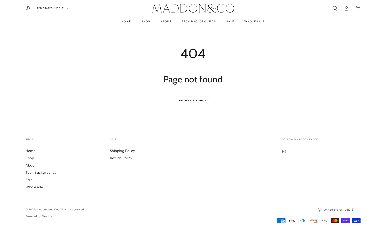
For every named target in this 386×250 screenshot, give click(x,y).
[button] (335, 8)
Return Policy (121, 158)
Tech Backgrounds (41, 172)
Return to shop (193, 100)
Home (30, 150)
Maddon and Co (47, 209)
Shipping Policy (122, 150)
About (30, 165)
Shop (29, 158)
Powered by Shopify (38, 216)
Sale (29, 179)
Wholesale (34, 187)
